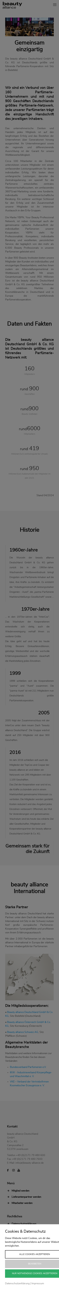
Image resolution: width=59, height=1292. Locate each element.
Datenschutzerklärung (17, 1283)
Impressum (37, 1283)
